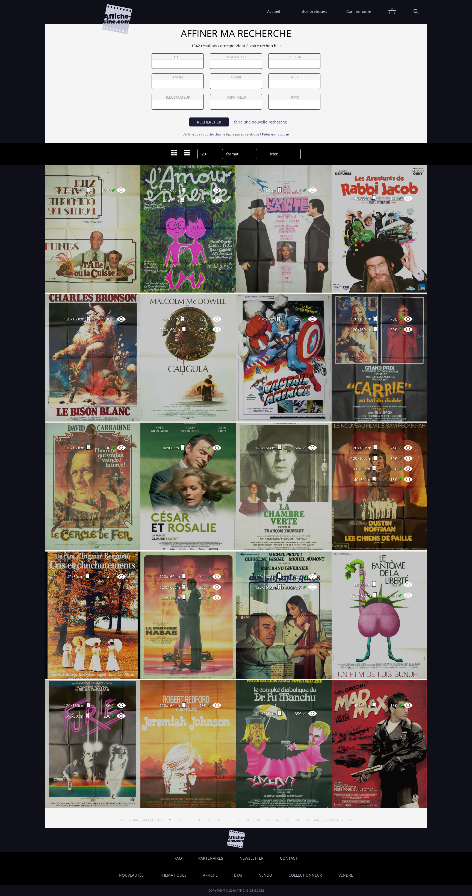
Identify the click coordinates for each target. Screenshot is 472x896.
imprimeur (236, 97)
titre (177, 57)
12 (277, 820)
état (238, 875)
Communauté (358, 11)
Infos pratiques (313, 11)
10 (258, 820)
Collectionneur (305, 875)
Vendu (265, 875)
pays (295, 97)
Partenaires (210, 858)
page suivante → (328, 820)
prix (295, 77)
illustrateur (178, 97)
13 (287, 820)
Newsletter (252, 858)
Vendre (345, 875)
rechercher (209, 122)
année (178, 77)
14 (297, 820)
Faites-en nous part (275, 134)
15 (307, 820)
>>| (351, 820)
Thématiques (173, 875)
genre (236, 77)
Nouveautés (131, 875)
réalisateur (236, 57)
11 (268, 820)
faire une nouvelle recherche (260, 122)
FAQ (178, 858)
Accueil (273, 11)
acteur (294, 57)
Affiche (210, 875)
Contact (288, 858)
